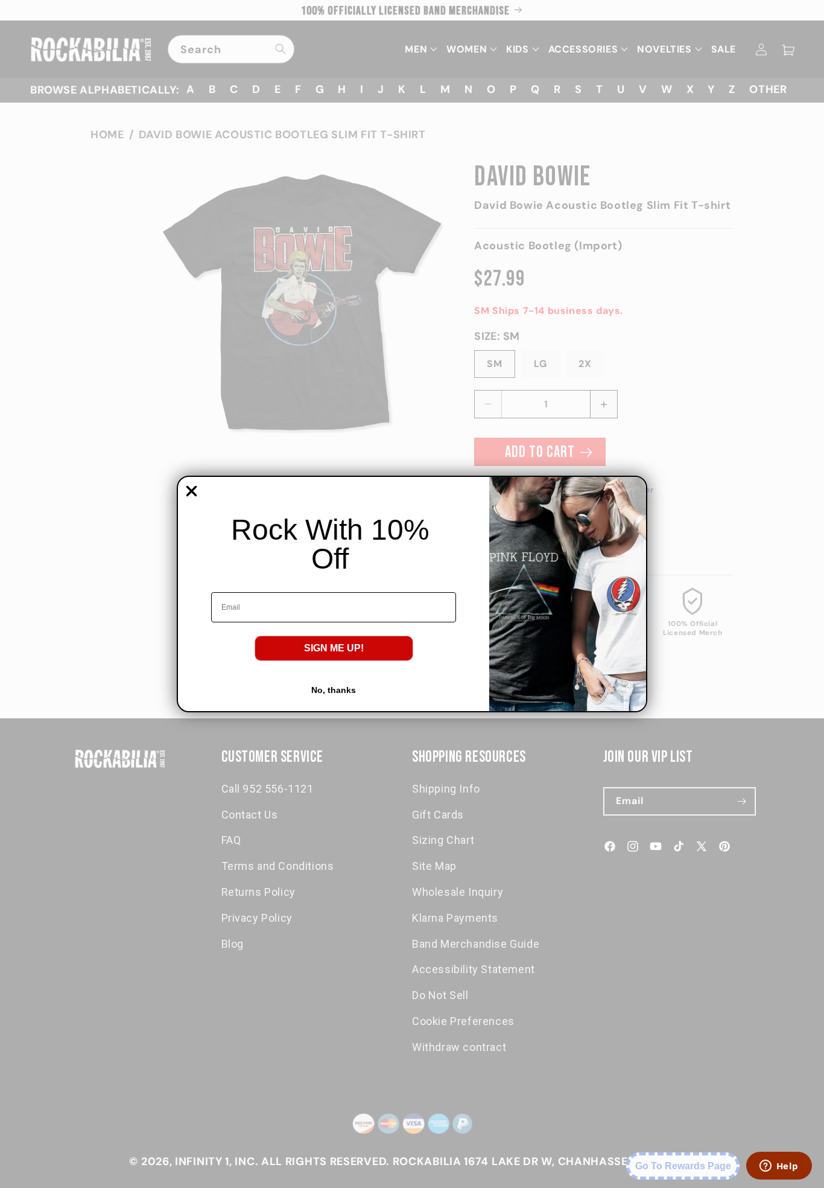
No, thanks (333, 690)
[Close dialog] (191, 491)
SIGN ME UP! (334, 648)
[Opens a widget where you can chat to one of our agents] (779, 1167)
